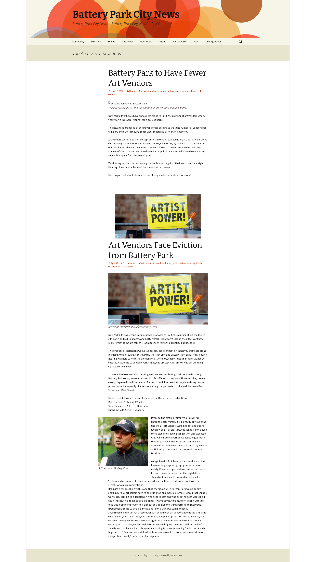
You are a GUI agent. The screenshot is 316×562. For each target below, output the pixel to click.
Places (162, 41)
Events (111, 41)
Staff (196, 41)
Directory (96, 41)
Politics (200, 263)
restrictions (190, 90)
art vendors (146, 90)
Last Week (127, 41)
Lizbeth (129, 266)
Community (78, 41)
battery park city (175, 90)
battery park (159, 90)
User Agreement (214, 41)
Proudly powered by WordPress (166, 555)
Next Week (146, 41)
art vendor (146, 263)
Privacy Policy (179, 41)
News (132, 90)
